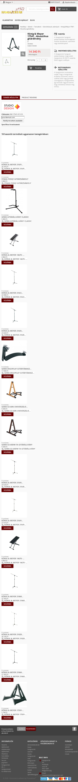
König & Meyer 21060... (12, 596)
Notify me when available (12, 121)
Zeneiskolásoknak (33, 745)
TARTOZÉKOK (32, 768)
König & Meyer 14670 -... (13, 255)
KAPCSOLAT (55, 2)
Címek (67, 754)
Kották (30, 770)
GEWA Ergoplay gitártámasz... (16, 369)
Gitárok (30, 752)
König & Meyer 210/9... (12, 164)
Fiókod (68, 741)
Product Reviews (29, 97)
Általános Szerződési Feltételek (5, 756)
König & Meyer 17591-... (13, 710)
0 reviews (5, 162)
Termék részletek (10, 97)
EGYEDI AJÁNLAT (21, 20)
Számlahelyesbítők (71, 752)
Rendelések (69, 749)
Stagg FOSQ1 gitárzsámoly (15, 179)
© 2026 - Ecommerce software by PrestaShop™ (19, 778)
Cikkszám (5, 114)
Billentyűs (31, 763)
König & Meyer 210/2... (12, 293)
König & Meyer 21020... (12, 634)
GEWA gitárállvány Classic (15, 217)
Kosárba (38, 68)
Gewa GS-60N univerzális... (15, 406)
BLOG (32, 20)
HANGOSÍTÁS (32, 765)
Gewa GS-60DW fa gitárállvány (17, 444)
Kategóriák (8, 27)
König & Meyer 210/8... (12, 331)
